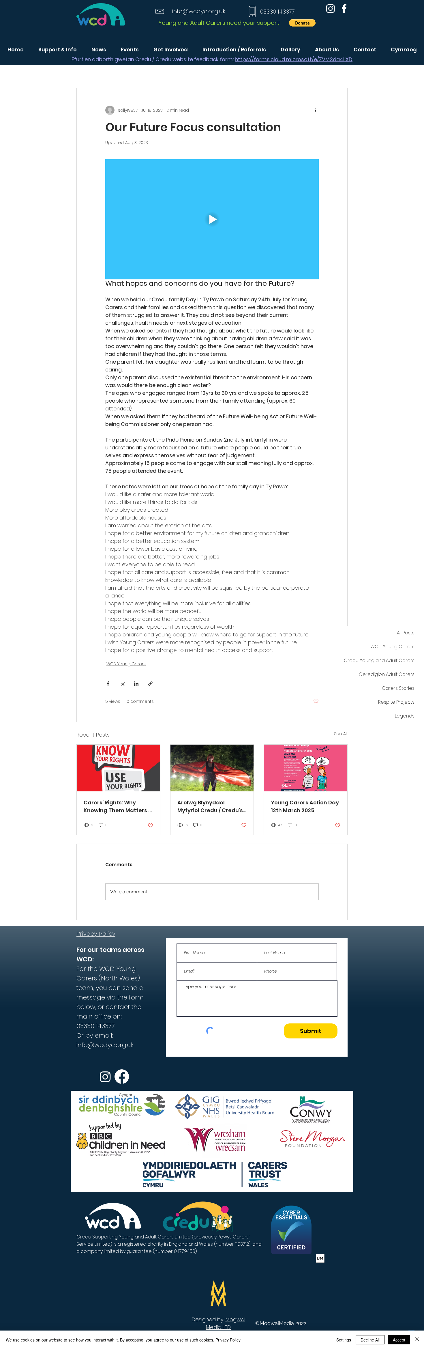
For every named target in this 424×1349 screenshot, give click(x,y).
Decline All (370, 1340)
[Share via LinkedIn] (136, 683)
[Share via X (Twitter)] (122, 683)
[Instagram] (330, 8)
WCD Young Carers (126, 664)
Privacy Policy (228, 1340)
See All (341, 734)
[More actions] (315, 110)
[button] (302, 23)
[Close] (417, 1339)
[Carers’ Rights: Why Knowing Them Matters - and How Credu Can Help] (118, 768)
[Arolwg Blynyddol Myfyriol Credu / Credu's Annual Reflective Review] (212, 768)
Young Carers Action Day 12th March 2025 (305, 806)
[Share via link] (150, 683)
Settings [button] (343, 1340)
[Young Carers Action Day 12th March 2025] (305, 768)
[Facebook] (344, 8)
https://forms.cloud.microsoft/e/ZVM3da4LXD (293, 59)
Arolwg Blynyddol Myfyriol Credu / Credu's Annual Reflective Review (211, 806)
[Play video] (212, 219)
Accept (399, 1340)
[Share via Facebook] (108, 683)
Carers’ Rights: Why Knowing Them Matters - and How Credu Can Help (117, 806)
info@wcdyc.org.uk (198, 11)
